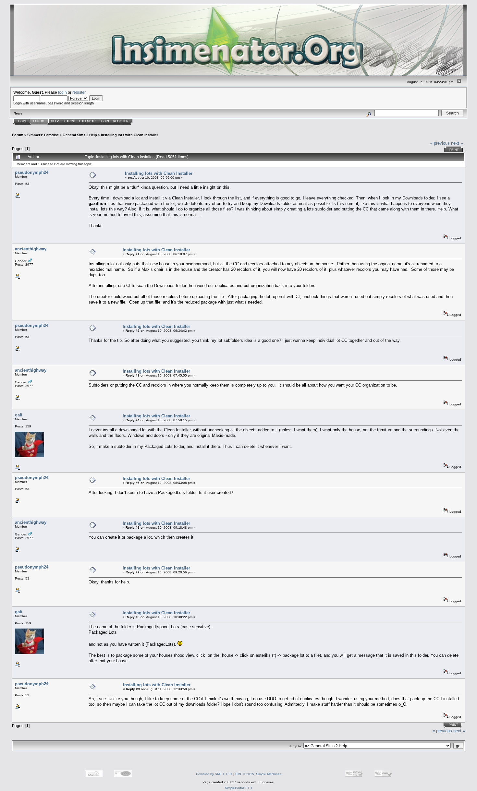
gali (18, 415)
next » (457, 143)
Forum (38, 121)
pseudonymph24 (31, 172)
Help (55, 121)
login (62, 92)
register (78, 92)
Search (69, 121)
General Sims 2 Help (80, 135)
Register (120, 121)
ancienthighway (30, 248)
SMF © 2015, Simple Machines (258, 774)
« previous (440, 143)
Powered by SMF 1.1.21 (214, 774)
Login (104, 121)
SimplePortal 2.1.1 (238, 788)
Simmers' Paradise (43, 135)
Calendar (87, 121)
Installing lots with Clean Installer (129, 135)
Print (454, 149)
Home (22, 121)
